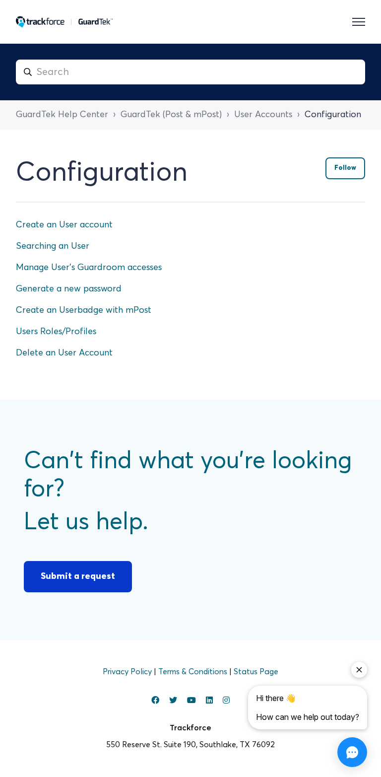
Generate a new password (69, 288)
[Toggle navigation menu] (358, 21)
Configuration (333, 114)
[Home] (64, 22)
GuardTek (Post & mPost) (171, 114)
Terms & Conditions (193, 672)
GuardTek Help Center (62, 114)
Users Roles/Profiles (56, 331)
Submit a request (78, 576)
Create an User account (64, 224)
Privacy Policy (128, 672)
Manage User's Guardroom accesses (89, 267)
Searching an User (52, 246)
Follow (345, 168)
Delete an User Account (64, 353)
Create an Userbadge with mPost (83, 310)
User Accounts (263, 114)
